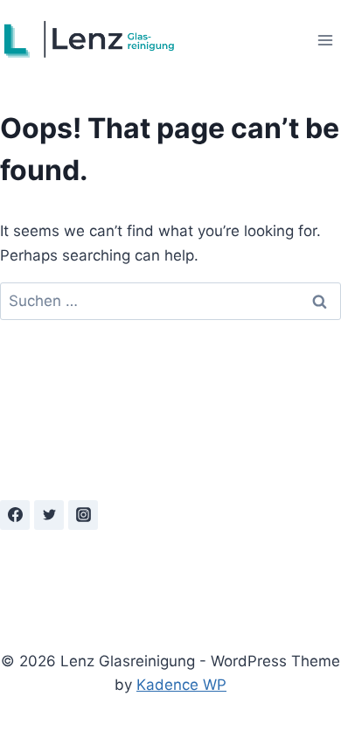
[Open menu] (325, 39)
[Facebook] (15, 515)
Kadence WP (181, 684)
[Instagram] (83, 515)
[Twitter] (49, 515)
